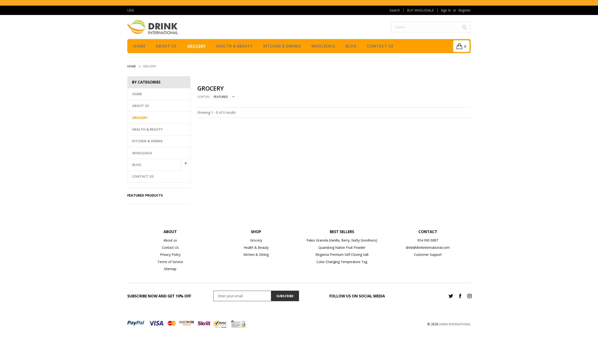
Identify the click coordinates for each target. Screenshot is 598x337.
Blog (350, 46)
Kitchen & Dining (282, 46)
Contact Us (170, 247)
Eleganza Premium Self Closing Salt (342, 254)
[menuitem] (394, 10)
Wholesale (323, 46)
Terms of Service (170, 262)
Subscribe (285, 296)
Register (464, 10)
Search (395, 10)
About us (166, 46)
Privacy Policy (170, 254)
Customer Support (428, 254)
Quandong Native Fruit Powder (341, 247)
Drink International (455, 324)
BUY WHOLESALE (420, 10)
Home (139, 46)
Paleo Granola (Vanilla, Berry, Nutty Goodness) (341, 240)
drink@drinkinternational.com (428, 247)
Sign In (446, 10)
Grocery (196, 46)
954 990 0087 (427, 240)
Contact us (380, 46)
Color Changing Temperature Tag (342, 262)
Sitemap (170, 269)
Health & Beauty (234, 46)
